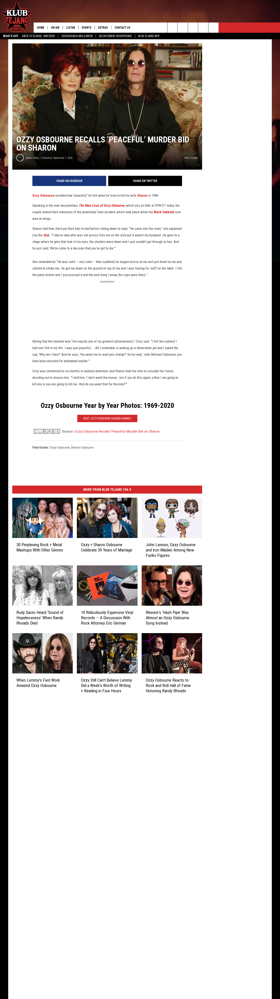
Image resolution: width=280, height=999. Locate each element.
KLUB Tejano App (149, 36)
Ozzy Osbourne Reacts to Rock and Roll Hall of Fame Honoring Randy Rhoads (168, 685)
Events (86, 27)
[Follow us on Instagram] (203, 28)
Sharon (142, 195)
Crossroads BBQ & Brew (77, 36)
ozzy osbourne (60, 447)
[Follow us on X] (213, 28)
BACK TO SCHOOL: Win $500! (38, 36)
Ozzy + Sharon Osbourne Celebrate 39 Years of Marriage (106, 547)
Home (40, 27)
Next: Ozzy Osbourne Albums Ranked (107, 418)
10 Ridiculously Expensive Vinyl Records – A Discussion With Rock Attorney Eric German (107, 617)
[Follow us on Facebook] (193, 28)
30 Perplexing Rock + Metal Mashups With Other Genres (39, 547)
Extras (103, 27)
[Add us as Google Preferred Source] (183, 28)
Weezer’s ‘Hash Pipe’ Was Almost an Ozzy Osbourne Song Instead (167, 617)
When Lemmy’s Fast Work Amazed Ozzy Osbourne (38, 683)
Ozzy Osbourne (43, 195)
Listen (70, 27)
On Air (55, 27)
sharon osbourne (82, 447)
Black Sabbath (164, 212)
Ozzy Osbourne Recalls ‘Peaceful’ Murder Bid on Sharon (117, 431)
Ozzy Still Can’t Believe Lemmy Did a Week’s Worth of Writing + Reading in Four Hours (106, 685)
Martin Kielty (32, 157)
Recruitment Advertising (115, 36)
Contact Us (122, 27)
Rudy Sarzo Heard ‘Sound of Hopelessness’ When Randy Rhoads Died (40, 617)
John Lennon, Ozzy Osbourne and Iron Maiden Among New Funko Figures (171, 550)
